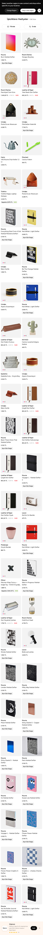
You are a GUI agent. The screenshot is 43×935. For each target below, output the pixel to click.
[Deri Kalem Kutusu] (11, 328)
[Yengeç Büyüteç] (32, 43)
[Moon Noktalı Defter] (11, 708)
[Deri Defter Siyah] (11, 501)
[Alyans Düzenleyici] (11, 292)
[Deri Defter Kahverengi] (32, 426)
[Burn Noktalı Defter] (11, 43)
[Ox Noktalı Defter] (11, 784)
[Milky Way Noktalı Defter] (32, 673)
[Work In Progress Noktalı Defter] (32, 568)
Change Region (12, 10)
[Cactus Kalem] (32, 145)
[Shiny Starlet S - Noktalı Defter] (11, 746)
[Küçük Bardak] (11, 533)
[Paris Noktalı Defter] (32, 746)
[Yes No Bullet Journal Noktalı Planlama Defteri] (11, 894)
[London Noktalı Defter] (11, 673)
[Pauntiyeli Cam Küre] (11, 78)
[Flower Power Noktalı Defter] (32, 819)
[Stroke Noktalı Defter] (11, 638)
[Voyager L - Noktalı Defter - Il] (32, 463)
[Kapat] (39, 928)
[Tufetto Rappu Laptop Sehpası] (11, 179)
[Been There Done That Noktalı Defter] (11, 426)
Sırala (34, 27)
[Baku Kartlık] (11, 255)
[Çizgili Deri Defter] (32, 394)
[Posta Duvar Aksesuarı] (11, 110)
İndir (33, 928)
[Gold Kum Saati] (32, 606)
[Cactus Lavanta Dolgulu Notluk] (32, 328)
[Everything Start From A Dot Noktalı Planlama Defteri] (11, 217)
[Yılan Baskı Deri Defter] (32, 78)
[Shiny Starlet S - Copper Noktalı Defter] (32, 708)
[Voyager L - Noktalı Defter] (11, 819)
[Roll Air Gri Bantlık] (32, 501)
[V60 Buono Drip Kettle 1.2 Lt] (11, 145)
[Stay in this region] (39, 10)
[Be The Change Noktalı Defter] (32, 255)
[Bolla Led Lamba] (32, 638)
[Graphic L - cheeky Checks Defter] (32, 857)
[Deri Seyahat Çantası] (11, 606)
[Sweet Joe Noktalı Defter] (32, 784)
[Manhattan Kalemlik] (32, 110)
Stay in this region (28, 10)
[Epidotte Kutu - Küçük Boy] (11, 362)
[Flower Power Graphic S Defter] (11, 857)
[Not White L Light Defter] (32, 217)
